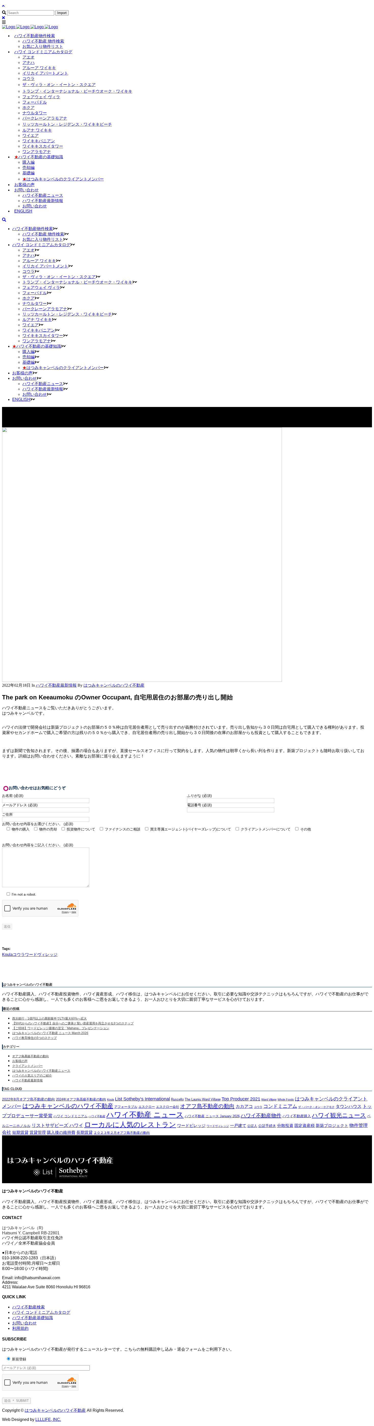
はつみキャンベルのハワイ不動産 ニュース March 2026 (50, 1033)
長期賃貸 (84, 1132)
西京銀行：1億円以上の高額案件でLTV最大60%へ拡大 (49, 1018)
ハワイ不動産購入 (296, 1116)
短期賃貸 (20, 1132)
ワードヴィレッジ (41, 954)
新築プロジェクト (332, 1125)
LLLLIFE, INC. (48, 1419)
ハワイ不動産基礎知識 (32, 1318)
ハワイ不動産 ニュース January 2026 (212, 1116)
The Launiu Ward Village (203, 1099)
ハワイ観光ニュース (339, 1115)
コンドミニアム (280, 1106)
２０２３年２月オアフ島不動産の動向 (122, 1133)
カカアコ (244, 1106)
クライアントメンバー (27, 1066)
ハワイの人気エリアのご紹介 (32, 1075)
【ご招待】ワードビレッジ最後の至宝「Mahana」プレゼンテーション (60, 1028)
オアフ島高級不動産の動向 (30, 1056)
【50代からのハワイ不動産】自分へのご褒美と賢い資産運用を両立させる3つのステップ (73, 1023)
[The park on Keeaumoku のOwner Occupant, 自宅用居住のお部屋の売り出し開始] (142, 680)
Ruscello (177, 1099)
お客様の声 (19, 1061)
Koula (7, 954)
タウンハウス (349, 1106)
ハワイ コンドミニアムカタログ (41, 1312)
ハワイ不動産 (97, 1116)
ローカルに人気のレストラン (130, 1124)
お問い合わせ (24, 1323)
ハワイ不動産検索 (28, 1307)
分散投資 (285, 1125)
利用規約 (20, 1328)
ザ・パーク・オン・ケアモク (316, 1106)
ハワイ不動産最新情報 (56, 685)
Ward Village (269, 1099)
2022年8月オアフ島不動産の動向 (28, 1099)
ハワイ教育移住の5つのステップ (34, 1038)
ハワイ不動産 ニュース (145, 1114)
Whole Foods (286, 1099)
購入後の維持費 (61, 1132)
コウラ (19, 954)
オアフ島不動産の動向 (207, 1106)
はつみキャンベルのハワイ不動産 (67, 1106)
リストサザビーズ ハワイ (57, 1125)
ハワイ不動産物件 (261, 1115)
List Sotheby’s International (142, 1099)
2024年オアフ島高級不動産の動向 (81, 1099)
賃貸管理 (38, 1132)
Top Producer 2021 (241, 1099)
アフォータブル (125, 1107)
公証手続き (267, 1126)
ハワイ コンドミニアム (70, 1116)
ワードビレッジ (191, 1125)
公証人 (252, 1126)
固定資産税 (304, 1125)
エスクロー (146, 1107)
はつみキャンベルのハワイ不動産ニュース (41, 1070)
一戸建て (238, 1125)
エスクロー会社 (167, 1107)
